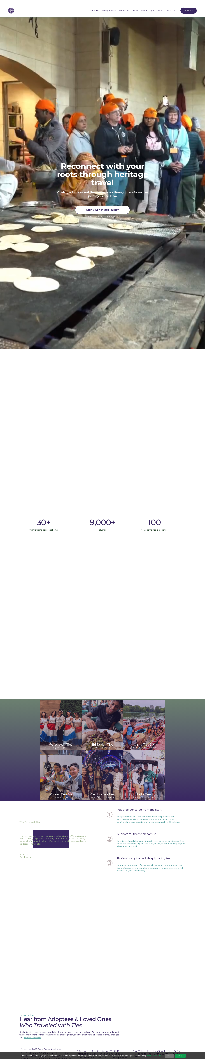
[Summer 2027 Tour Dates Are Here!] (47, 1045)
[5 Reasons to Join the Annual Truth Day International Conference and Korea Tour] (103, 1046)
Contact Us (170, 10)
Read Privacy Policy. (154, 1056)
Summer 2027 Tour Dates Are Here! (41, 1049)
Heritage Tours (108, 10)
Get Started (188, 10)
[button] (181, 1041)
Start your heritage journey (102, 209)
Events (134, 10)
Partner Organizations (151, 10)
